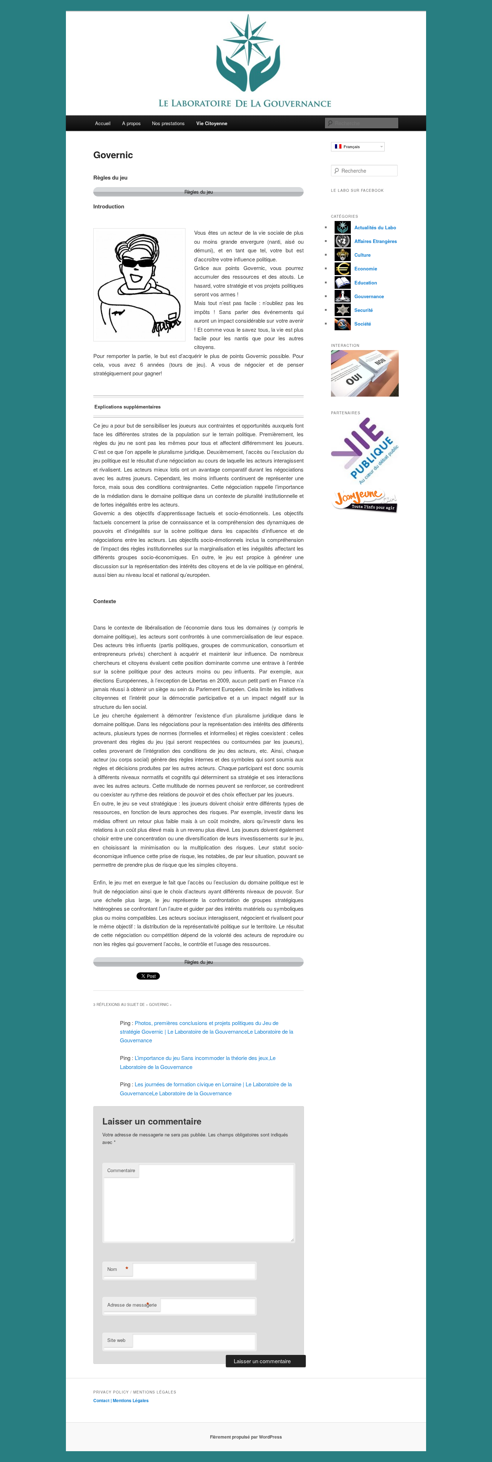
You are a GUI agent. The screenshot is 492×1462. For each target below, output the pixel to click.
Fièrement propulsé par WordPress (246, 1437)
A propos (131, 123)
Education (365, 282)
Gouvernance (369, 296)
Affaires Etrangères (375, 241)
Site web (116, 1340)
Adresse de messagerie (132, 1305)
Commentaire (121, 1170)
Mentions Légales (131, 1400)
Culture (362, 254)
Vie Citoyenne (211, 123)
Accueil (103, 123)
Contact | (103, 1400)
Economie (365, 268)
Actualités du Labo (375, 227)
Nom (118, 1269)
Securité (363, 309)
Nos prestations (168, 123)
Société (362, 323)
